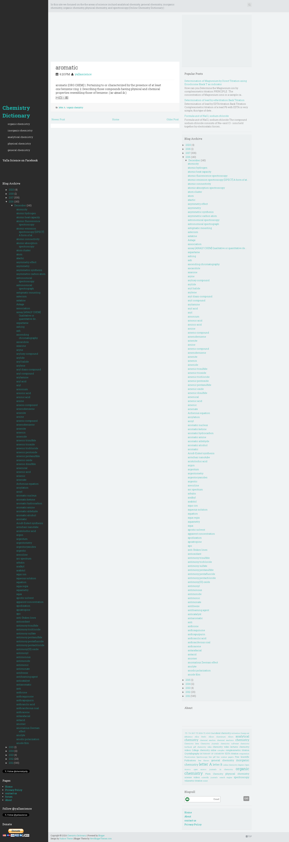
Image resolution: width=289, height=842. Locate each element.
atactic (20, 258)
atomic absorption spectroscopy (26, 245)
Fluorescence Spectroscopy (196, 757)
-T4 (189, 733)
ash (18, 330)
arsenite (21, 412)
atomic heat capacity (28, 217)
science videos (192, 777)
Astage (20, 304)
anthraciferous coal (27, 708)
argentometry (24, 542)
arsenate (21, 479)
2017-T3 (194, 733)
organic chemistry (19, 124)
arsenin (21, 432)
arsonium (22, 389)
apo (18, 613)
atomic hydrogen (26, 213)
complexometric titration (237, 750)
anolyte (20, 735)
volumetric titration (193, 780)
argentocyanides (26, 546)
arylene (20, 365)
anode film (22, 743)
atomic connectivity (27, 239)
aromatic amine (25, 507)
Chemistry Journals (210, 743)
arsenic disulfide (26, 464)
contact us (11, 793)
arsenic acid (23, 471)
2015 (11, 747)
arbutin (20, 562)
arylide (20, 357)
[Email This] (57, 97)
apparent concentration (29, 602)
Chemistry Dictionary (16, 111)
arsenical (21, 468)
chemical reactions (225, 740)
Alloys (211, 736)
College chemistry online (204, 750)
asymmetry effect (26, 262)
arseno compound (27, 405)
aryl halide (22, 361)
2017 (11, 197)
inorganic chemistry (20, 130)
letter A (62, 107)
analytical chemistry (20, 137)
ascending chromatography (27, 336)
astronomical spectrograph (25, 287)
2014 (11, 751)
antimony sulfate (26, 633)
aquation (21, 582)
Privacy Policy (13, 790)
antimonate (23, 668)
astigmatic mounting (28, 292)
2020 (12, 189)
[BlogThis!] (60, 97)
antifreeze (22, 672)
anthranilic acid (25, 704)
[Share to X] (63, 97)
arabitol (20, 570)
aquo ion (21, 574)
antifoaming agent (27, 676)
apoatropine (23, 609)
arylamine (22, 377)
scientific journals (209, 777)
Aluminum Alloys (224, 736)
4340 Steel (210, 733)
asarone (21, 345)
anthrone (21, 692)
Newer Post (58, 119)
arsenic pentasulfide (28, 456)
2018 (11, 193)
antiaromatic (23, 684)
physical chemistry (19, 143)
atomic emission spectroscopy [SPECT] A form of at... (30, 232)
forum (9, 796)
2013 (11, 755)
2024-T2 (202, 733)
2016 (11, 201)
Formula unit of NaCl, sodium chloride (206, 115)
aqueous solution (26, 578)
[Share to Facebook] (66, 97)
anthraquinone (25, 696)
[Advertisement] (24, 50)
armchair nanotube (27, 527)
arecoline (22, 554)
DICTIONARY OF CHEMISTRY (212, 753)
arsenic (20, 475)
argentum (21, 538)
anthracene (23, 712)
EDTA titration (232, 753)
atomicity (21, 209)
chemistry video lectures (225, 746)
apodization (23, 605)
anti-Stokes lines (26, 617)
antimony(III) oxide (27, 649)
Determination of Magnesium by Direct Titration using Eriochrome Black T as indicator (215, 82)
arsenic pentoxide (26, 452)
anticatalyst (23, 680)
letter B (217, 764)
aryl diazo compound (28, 369)
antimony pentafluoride (30, 641)
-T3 (185, 733)
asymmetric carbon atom (30, 274)
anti (18, 688)
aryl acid (21, 381)
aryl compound (25, 373)
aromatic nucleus (26, 495)
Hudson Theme (66, 838)
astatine (21, 300)
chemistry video (204, 747)
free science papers (225, 757)
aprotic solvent (25, 597)
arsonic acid (23, 393)
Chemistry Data (191, 743)
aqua (19, 594)
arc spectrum (23, 558)
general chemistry (19, 150)
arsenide (21, 436)
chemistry (242, 740)
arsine (20, 401)
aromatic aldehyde (27, 511)
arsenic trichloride (27, 448)
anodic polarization (27, 739)
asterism (21, 296)
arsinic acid (23, 397)
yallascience (83, 74)
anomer (21, 724)
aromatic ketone (25, 499)
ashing (20, 326)
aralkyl (20, 566)
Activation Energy (238, 733)
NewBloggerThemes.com (101, 838)
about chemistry (223, 733)
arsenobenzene (25, 408)
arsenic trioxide (25, 444)
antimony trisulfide (27, 625)
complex (221, 750)
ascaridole (22, 342)
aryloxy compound (27, 353)
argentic (21, 550)
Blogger (101, 835)
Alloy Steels (200, 736)
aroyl (19, 491)
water (205, 780)
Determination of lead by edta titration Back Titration (214, 100)
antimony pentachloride (30, 645)
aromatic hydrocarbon (29, 503)
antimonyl (22, 653)
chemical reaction (208, 740)
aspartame (22, 322)
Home (9, 786)
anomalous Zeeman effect (203, 662)
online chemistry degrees (234, 765)
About (8, 800)
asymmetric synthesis (29, 270)
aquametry (22, 590)
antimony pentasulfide (29, 637)
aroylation (22, 487)
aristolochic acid (26, 531)
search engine (225, 777)
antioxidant (23, 621)
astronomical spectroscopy (25, 279)
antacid (20, 720)
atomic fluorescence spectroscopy (28, 223)
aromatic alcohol (26, 515)
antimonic (22, 665)
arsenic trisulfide (26, 440)
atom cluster (23, 250)
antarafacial (23, 716)
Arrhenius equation (27, 483)
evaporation (244, 753)
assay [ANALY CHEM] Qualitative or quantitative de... (28, 315)
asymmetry (22, 266)
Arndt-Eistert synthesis (29, 523)
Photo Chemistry (214, 773)
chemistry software (230, 743)
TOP (250, 836)
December (20, 205)
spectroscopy (241, 777)
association (23, 308)
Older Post (173, 119)
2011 (11, 762)
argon (19, 534)
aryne (19, 349)
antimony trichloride (28, 629)
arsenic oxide (24, 460)
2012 (11, 758)
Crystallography (191, 753)
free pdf (212, 757)
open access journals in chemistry (213, 769)
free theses (203, 760)
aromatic (21, 519)
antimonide (23, 661)
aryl (18, 385)
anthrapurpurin (25, 700)
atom (19, 254)
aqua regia (22, 586)
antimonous (23, 657)
